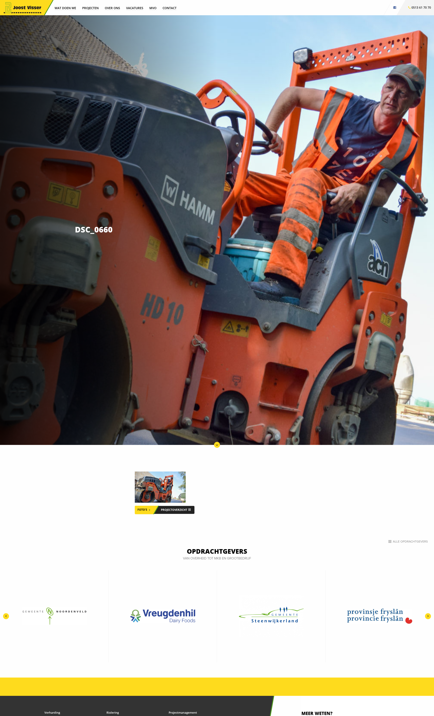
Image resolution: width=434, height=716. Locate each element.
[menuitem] (65, 8)
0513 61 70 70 (421, 7)
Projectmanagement (183, 712)
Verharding (52, 712)
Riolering (112, 712)
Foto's (142, 510)
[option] (54, 616)
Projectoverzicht (174, 510)
